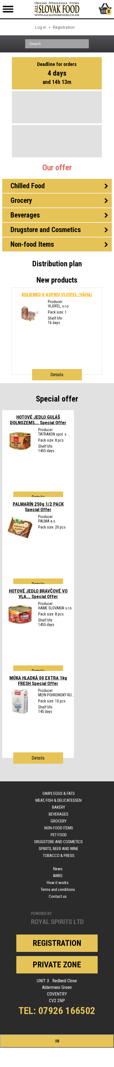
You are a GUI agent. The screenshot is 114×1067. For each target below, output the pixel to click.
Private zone (57, 964)
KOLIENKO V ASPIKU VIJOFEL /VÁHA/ (57, 294)
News (58, 868)
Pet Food (59, 834)
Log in (40, 27)
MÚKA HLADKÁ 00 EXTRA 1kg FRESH (38, 680)
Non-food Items (58, 828)
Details (56, 374)
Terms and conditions (58, 889)
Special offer (57, 399)
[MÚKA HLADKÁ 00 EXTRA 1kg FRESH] (20, 713)
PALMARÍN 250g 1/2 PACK (38, 506)
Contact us (58, 896)
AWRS (58, 875)
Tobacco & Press (58, 855)
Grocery (58, 821)
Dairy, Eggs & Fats (59, 793)
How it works (58, 882)
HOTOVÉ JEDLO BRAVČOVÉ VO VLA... (38, 593)
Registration (64, 27)
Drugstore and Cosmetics (58, 841)
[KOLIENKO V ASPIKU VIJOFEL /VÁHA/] (30, 324)
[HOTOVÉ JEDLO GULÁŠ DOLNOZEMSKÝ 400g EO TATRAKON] (20, 452)
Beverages (58, 814)
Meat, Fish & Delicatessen (58, 800)
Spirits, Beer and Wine (58, 848)
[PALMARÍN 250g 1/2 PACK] (20, 539)
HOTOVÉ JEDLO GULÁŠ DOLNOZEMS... (38, 419)
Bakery (58, 807)
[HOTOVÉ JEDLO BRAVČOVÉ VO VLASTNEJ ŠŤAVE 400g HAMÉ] (20, 626)
